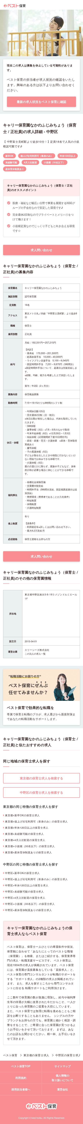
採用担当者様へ (20, 1089)
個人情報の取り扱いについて (62, 1077)
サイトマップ (62, 1066)
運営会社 (62, 1089)
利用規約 (20, 1078)
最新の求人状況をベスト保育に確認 (41, 101)
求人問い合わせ (41, 250)
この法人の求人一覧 (35, 653)
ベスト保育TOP (20, 1066)
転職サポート (33, 988)
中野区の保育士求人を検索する (41, 792)
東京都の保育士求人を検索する (41, 778)
